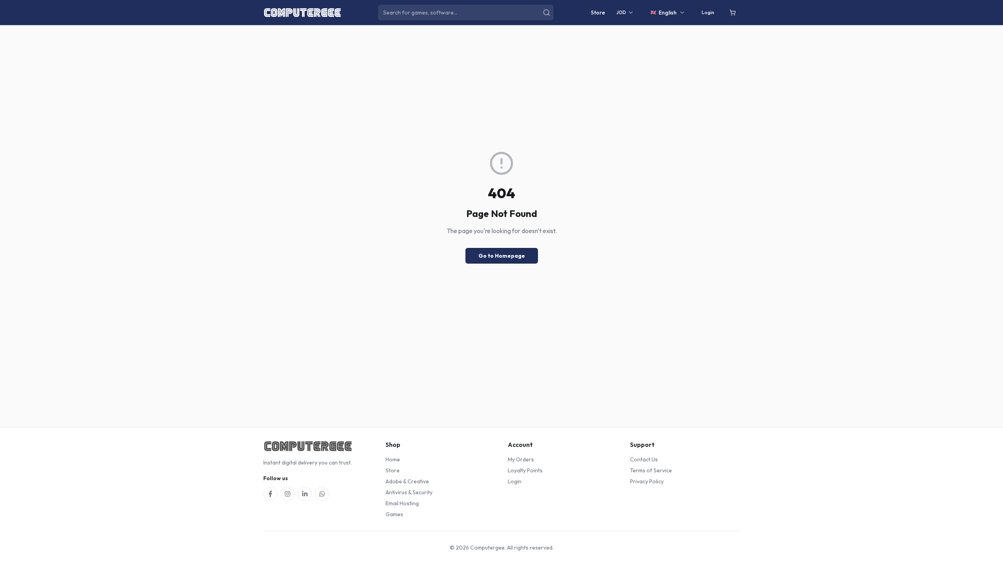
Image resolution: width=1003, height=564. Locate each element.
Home (393, 459)
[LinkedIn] (305, 494)
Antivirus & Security (409, 492)
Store (598, 12)
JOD (621, 12)
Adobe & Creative (407, 481)
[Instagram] (288, 494)
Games (394, 514)
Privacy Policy (647, 481)
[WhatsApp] (322, 494)
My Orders (521, 459)
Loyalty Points (525, 470)
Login (708, 12)
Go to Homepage (501, 255)
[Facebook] (270, 494)
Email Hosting (402, 503)
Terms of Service (651, 470)
